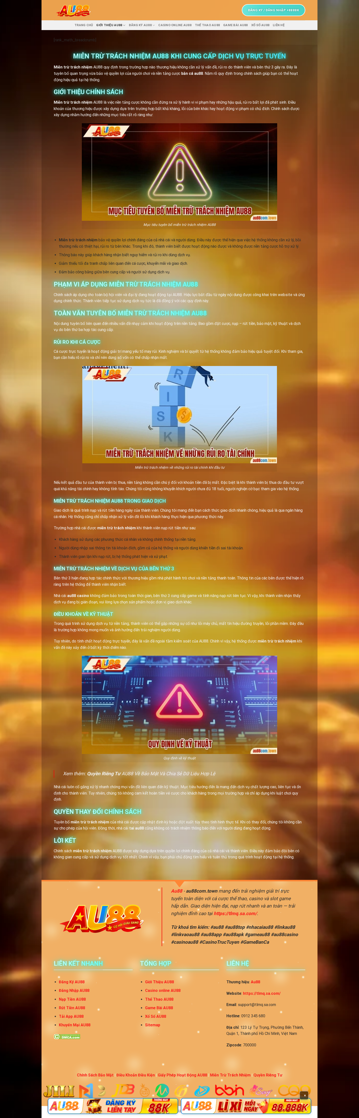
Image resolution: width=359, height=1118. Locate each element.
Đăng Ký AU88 (140, 25)
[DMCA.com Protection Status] (67, 1036)
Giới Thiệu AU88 (109, 25)
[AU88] (113, 1106)
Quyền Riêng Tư (103, 773)
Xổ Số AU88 (260, 25)
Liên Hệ (279, 25)
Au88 (176, 891)
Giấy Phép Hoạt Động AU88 (182, 1075)
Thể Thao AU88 (207, 25)
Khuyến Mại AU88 (74, 1025)
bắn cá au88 (192, 73)
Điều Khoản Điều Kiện (135, 1075)
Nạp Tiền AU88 (72, 999)
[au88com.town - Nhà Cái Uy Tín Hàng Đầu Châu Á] (75, 10)
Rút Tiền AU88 (72, 1008)
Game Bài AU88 (235, 25)
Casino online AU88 (174, 25)
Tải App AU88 (71, 1016)
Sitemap (152, 1025)
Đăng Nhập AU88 (74, 990)
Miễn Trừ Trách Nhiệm (230, 1075)
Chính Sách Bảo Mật (95, 1075)
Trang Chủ (83, 25)
